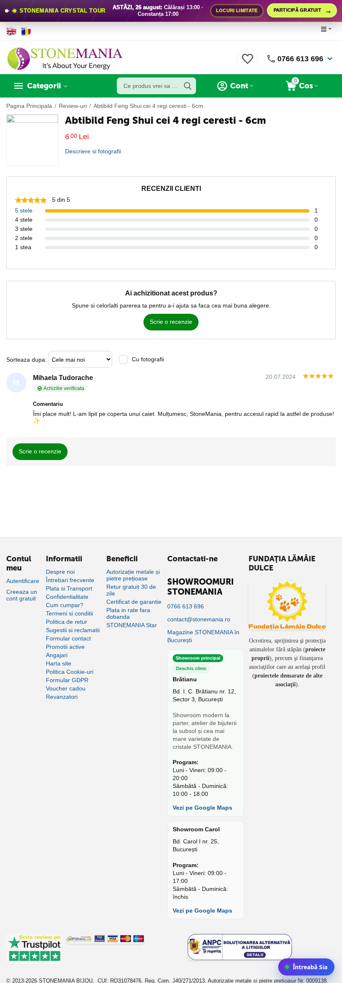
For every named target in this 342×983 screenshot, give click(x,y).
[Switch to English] (11, 31)
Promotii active (65, 646)
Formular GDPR (67, 680)
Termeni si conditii (69, 613)
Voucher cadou (66, 688)
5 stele (24, 210)
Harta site (58, 663)
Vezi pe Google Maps (202, 807)
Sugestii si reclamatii (73, 630)
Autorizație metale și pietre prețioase (133, 575)
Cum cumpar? (64, 605)
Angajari (57, 655)
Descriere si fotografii (93, 151)
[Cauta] (187, 86)
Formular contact (68, 638)
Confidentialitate (67, 596)
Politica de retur (66, 621)
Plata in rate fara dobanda (128, 613)
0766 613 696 (300, 59)
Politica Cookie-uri (69, 671)
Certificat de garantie (133, 601)
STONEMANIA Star (131, 625)
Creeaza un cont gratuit (21, 595)
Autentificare (22, 581)
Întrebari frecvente (70, 580)
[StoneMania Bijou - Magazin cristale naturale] (64, 58)
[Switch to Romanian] (26, 31)
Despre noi (60, 571)
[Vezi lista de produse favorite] (247, 63)
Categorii (44, 86)
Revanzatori (62, 696)
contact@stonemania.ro (198, 619)
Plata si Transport (69, 588)
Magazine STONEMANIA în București (203, 636)
